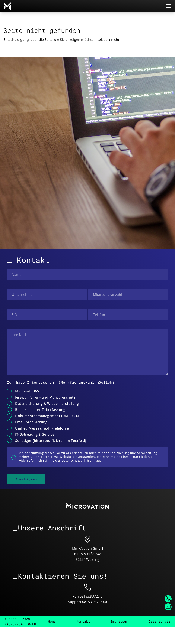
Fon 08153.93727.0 (87, 596)
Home (52, 621)
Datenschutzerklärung (78, 460)
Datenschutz (159, 621)
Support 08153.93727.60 (87, 602)
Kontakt (83, 621)
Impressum (119, 621)
